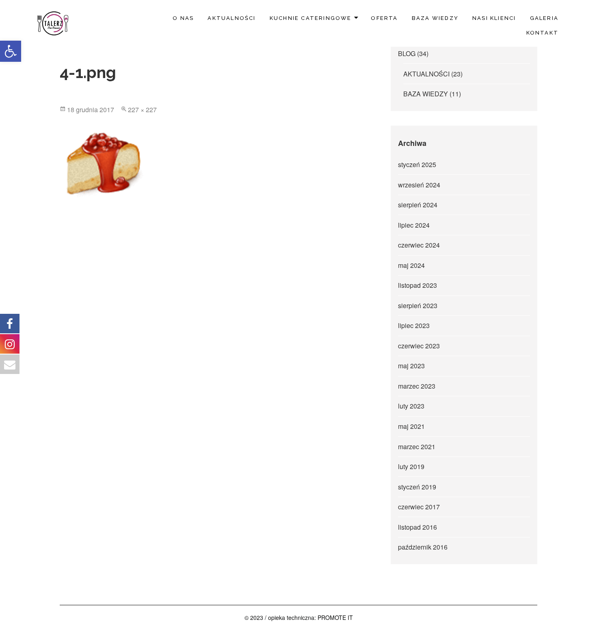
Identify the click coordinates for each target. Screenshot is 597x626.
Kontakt (542, 33)
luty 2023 (411, 406)
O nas (183, 18)
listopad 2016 (417, 527)
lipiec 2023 (414, 325)
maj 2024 (411, 265)
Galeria (544, 18)
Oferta (384, 18)
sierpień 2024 (417, 204)
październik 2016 (423, 547)
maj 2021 (411, 426)
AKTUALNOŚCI (231, 18)
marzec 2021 (416, 446)
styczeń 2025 (417, 164)
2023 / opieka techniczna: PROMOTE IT (301, 617)
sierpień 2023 (417, 305)
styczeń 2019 (417, 486)
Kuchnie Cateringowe (311, 18)
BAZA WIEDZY (435, 18)
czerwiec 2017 (419, 506)
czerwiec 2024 (419, 245)
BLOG (406, 53)
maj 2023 (411, 365)
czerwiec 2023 (419, 345)
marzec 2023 (416, 386)
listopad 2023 (417, 285)
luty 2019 (411, 466)
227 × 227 (142, 109)
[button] (10, 51)
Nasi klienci (494, 18)
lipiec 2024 (414, 225)
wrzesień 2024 (419, 184)
